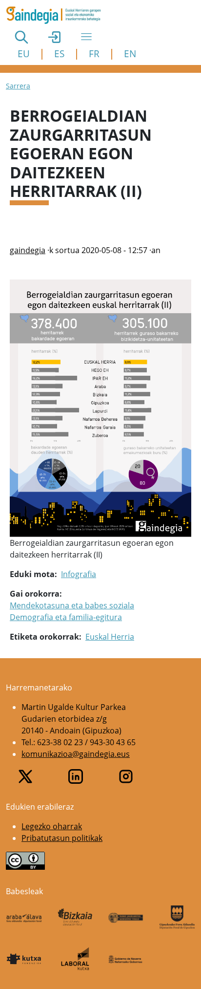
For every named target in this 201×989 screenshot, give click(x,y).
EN (130, 53)
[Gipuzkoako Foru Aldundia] (177, 917)
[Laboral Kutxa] (75, 958)
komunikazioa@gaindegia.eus (75, 754)
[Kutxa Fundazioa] (24, 958)
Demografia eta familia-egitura (66, 617)
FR (94, 53)
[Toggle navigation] (86, 36)
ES (59, 53)
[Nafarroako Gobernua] (126, 959)
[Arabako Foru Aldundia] (24, 917)
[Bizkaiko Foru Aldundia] (75, 917)
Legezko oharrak (51, 826)
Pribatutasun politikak (61, 838)
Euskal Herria (109, 636)
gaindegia (27, 250)
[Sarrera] (57, 15)
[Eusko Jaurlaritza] (126, 917)
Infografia (78, 574)
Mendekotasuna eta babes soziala (72, 605)
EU (24, 53)
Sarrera (18, 85)
